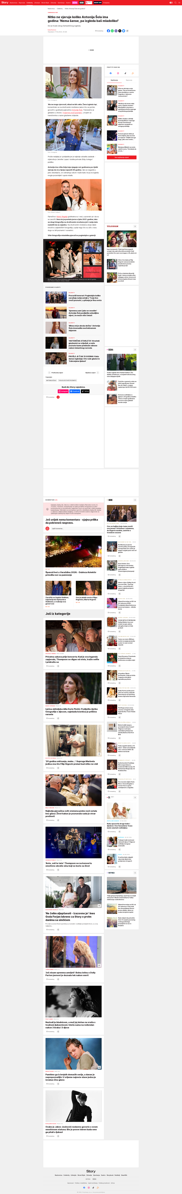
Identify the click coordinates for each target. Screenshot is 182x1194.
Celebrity (60, 8)
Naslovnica (51, 8)
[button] (99, 30)
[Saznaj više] (134, 226)
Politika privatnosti (104, 1183)
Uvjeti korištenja (93, 1183)
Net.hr (48, 569)
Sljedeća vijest (90, 372)
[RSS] (132, 73)
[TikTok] (125, 73)
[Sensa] (88, 1179)
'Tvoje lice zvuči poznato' (72, 113)
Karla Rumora (52, 30)
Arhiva (113, 1183)
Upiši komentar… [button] (57, 528)
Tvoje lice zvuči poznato (67, 380)
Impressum (70, 1183)
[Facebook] (110, 73)
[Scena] (94, 1179)
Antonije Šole (77, 110)
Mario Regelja (62, 217)
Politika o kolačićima (81, 1183)
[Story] (5, 3)
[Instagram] (118, 73)
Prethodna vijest (57, 372)
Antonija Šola (51, 380)
